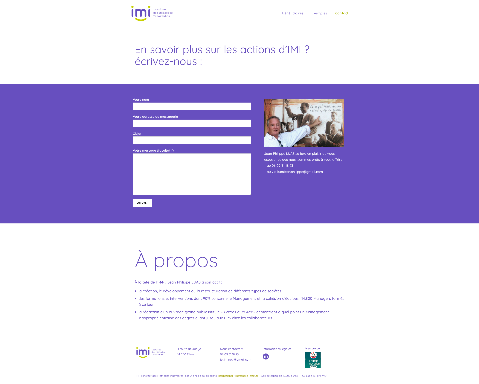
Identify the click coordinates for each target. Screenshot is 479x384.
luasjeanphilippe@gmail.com (300, 172)
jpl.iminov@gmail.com (235, 359)
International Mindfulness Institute (238, 375)
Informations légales (277, 349)
